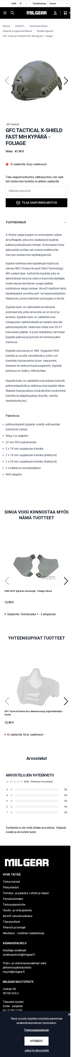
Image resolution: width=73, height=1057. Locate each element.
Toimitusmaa (39, 3)
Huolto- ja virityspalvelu (17, 910)
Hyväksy (36, 1041)
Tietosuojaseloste (14, 904)
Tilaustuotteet (11, 921)
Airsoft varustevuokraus (17, 916)
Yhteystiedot (11, 887)
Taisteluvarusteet (38, 26)
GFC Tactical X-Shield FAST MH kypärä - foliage (28, 36)
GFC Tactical (13, 124)
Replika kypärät (45, 31)
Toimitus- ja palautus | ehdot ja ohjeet (26, 893)
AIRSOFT (19, 26)
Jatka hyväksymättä (36, 1050)
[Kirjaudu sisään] (55, 12)
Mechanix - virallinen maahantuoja (23, 933)
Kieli (14, 3)
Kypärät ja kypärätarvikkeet (17, 31)
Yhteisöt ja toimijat (14, 927)
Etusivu (6, 26)
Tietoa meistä (11, 881)
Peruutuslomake (13, 899)
